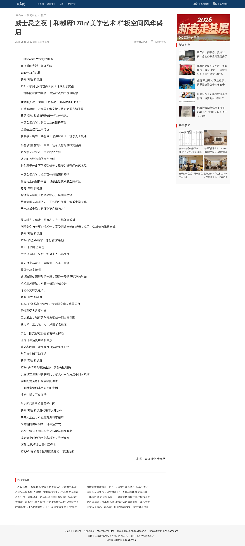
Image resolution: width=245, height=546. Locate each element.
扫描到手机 (160, 42)
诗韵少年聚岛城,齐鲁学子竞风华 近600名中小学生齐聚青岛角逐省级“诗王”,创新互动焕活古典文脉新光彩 (73, 492)
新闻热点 (184, 44)
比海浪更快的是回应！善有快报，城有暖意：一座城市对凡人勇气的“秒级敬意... (212, 70)
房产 (43, 15)
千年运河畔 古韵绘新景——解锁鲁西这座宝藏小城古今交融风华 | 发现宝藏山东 (131, 497)
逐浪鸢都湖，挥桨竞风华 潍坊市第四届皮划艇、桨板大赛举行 (121, 502)
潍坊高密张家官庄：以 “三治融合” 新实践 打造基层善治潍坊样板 (122, 486)
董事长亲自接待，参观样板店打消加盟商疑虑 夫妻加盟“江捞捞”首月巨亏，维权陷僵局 (134, 492)
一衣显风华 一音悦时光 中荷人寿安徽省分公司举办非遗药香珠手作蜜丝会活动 (58, 486)
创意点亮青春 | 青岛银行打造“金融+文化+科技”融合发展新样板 (121, 507)
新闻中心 (32, 15)
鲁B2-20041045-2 (137, 531)
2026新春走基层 (189, 37)
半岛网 (19, 15)
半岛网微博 (203, 4)
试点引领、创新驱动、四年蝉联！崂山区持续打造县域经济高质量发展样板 (56, 497)
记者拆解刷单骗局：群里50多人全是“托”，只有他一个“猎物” (212, 111)
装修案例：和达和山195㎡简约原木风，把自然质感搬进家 (215, 177)
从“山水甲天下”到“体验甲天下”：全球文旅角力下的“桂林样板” (49, 507)
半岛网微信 (223, 4)
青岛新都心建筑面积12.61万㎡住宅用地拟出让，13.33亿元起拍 (190, 152)
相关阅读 (23, 480)
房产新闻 (184, 125)
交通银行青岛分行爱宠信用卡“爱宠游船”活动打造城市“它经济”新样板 (53, 502)
